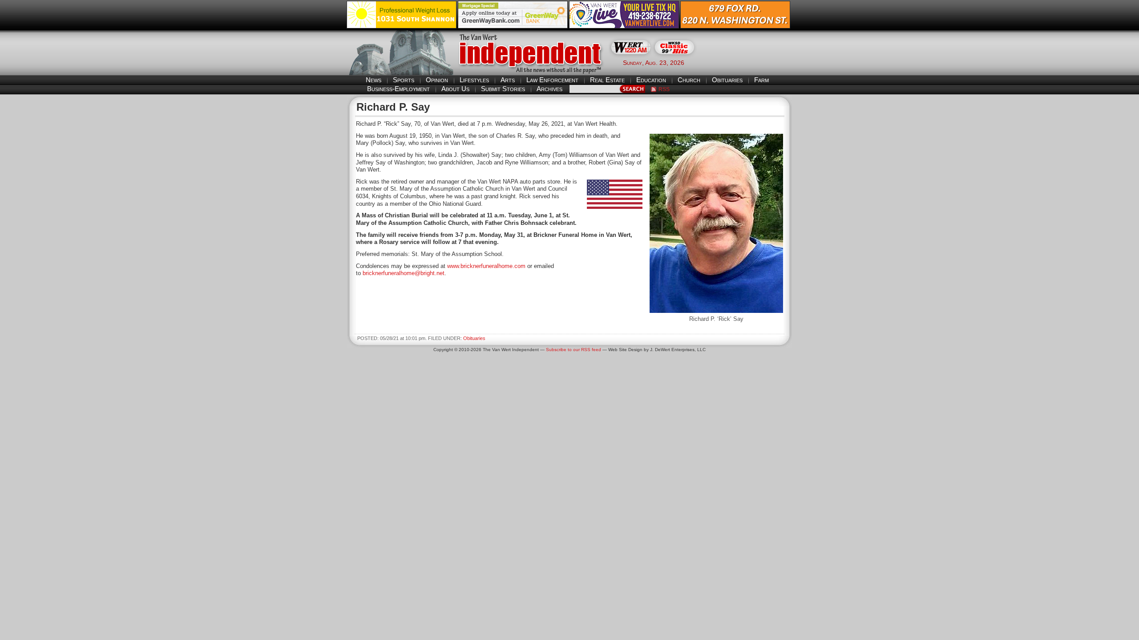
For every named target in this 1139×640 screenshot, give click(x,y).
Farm (761, 80)
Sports (403, 80)
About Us (455, 88)
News (373, 80)
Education (651, 80)
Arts (508, 80)
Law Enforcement (552, 80)
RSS (664, 89)
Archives (549, 88)
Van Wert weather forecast (748, 62)
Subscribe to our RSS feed (573, 349)
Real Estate (607, 80)
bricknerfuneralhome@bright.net (403, 273)
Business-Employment (398, 88)
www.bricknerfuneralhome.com (486, 266)
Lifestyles (474, 80)
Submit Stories (503, 88)
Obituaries (727, 80)
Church (689, 80)
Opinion (437, 80)
